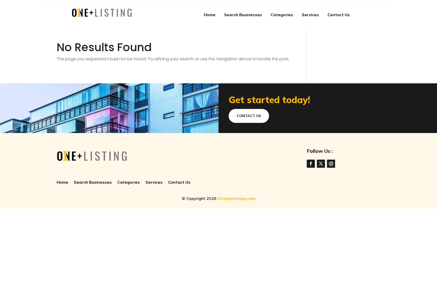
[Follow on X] (321, 164)
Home (209, 14)
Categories (282, 14)
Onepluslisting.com (236, 198)
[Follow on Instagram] (331, 164)
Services (310, 14)
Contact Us (338, 14)
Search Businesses (243, 14)
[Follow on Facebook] (311, 164)
